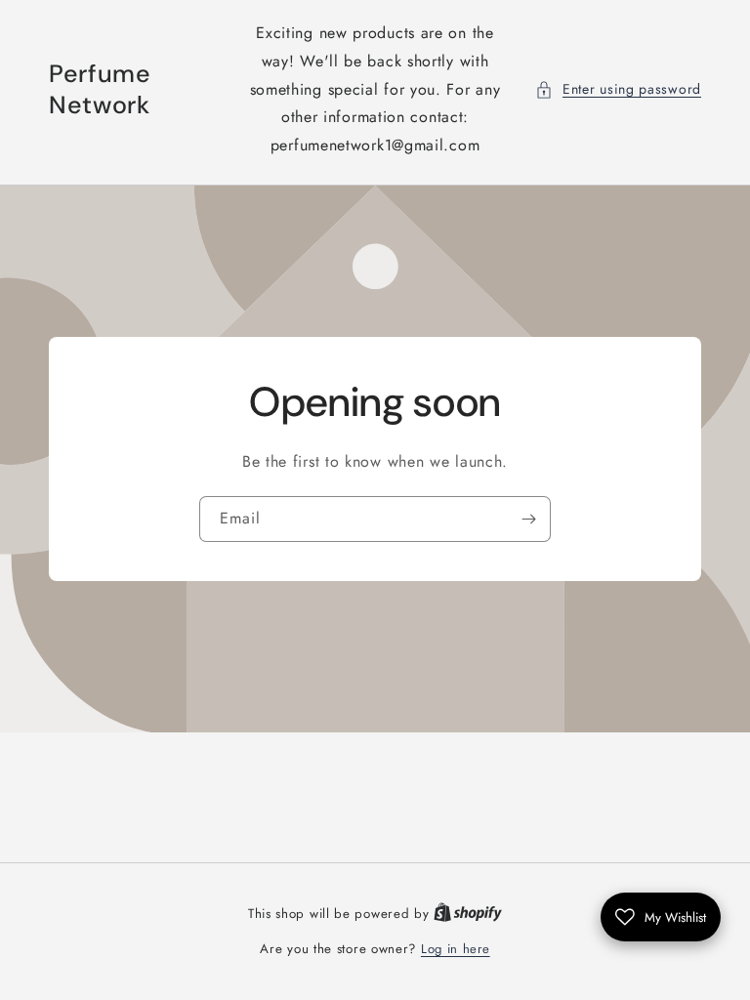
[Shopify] (468, 913)
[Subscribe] (528, 519)
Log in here (455, 948)
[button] (618, 89)
